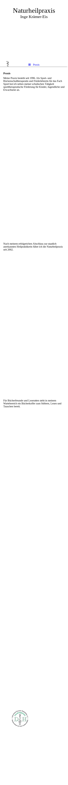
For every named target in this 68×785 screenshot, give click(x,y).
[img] (34, 30)
